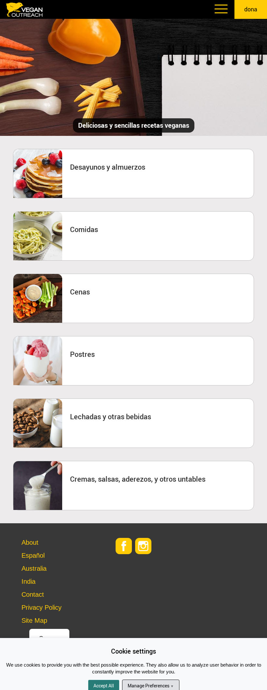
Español (33, 555)
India (28, 581)
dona (250, 9)
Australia (34, 568)
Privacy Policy (41, 607)
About (29, 542)
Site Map (34, 620)
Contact (32, 594)
